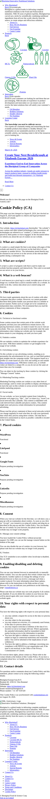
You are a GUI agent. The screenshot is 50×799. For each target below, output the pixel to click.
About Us (13, 22)
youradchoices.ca (11, 588)
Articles (13, 141)
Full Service (14, 27)
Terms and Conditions (13, 787)
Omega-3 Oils (15, 744)
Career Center (15, 31)
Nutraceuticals (15, 742)
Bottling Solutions (17, 112)
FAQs (7, 781)
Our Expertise (15, 29)
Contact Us (9, 186)
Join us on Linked (7, 798)
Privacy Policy (10, 785)
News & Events (16, 139)
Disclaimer (9, 789)
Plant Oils (13, 746)
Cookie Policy (10, 792)
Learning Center (11, 118)
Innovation (9, 94)
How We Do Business (18, 25)
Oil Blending (15, 109)
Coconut (13, 738)
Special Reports (16, 144)
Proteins (13, 748)
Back (7, 7)
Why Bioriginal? (11, 5)
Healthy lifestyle (16, 114)
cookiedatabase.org (40, 695)
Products (8, 33)
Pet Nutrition (15, 116)
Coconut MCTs (16, 740)
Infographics (14, 146)
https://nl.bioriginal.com (19, 228)
